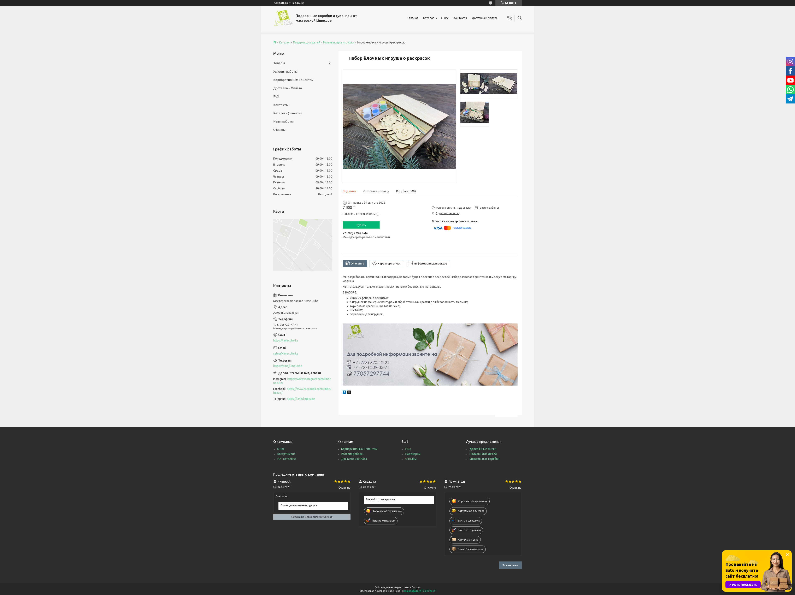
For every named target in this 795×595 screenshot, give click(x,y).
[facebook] (344, 392)
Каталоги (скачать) (287, 113)
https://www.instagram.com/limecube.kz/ (302, 381)
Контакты (460, 18)
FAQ (276, 96)
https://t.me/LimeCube (287, 366)
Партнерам (412, 454)
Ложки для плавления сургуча (299, 505)
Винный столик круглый (380, 499)
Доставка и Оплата (287, 88)
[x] (349, 392)
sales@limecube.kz (285, 353)
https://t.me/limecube (301, 398)
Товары (279, 63)
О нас (445, 18)
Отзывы (279, 129)
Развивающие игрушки (338, 42)
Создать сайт (282, 2)
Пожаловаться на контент (419, 591)
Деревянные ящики (483, 449)
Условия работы (285, 71)
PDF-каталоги (286, 458)
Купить (361, 225)
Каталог (428, 18)
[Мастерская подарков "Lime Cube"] (283, 18)
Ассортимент (286, 454)
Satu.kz (416, 587)
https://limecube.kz (285, 340)
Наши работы (283, 121)
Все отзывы (510, 565)
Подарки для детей (306, 42)
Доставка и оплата (484, 18)
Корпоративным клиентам (293, 80)
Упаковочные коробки (484, 458)
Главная (413, 18)
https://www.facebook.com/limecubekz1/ (302, 390)
